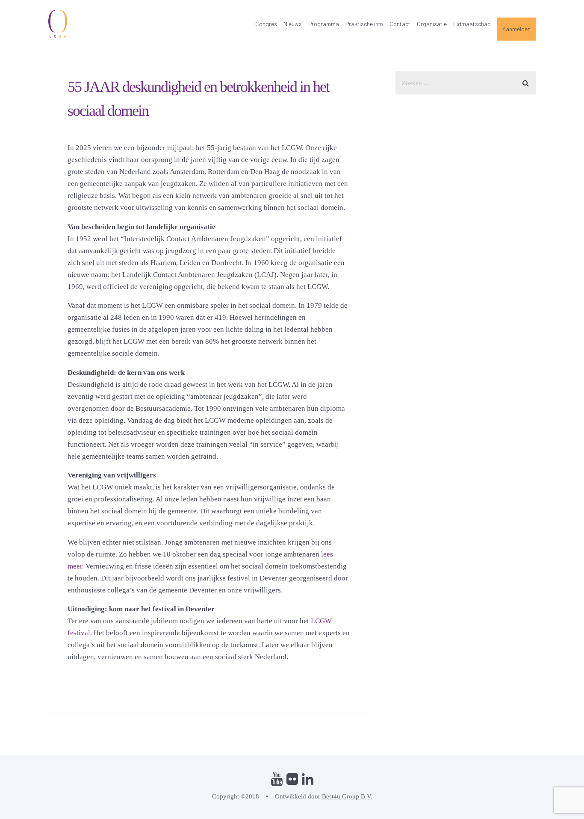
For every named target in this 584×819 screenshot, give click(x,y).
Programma (323, 23)
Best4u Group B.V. (347, 796)
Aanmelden (516, 28)
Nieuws (292, 23)
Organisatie (432, 23)
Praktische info (364, 23)
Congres (266, 23)
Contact (399, 23)
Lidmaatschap (472, 23)
